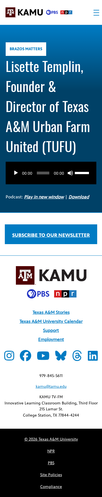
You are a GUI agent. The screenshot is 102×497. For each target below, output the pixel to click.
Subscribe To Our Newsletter (51, 235)
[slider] (83, 172)
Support (51, 330)
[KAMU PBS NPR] (38, 13)
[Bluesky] (61, 358)
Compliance (51, 486)
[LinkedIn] (93, 358)
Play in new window (44, 197)
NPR (51, 451)
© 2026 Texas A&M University (51, 439)
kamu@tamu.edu (51, 386)
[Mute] (70, 173)
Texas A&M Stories (51, 312)
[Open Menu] (96, 13)
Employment (51, 339)
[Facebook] (25, 358)
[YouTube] (43, 358)
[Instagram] (9, 358)
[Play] (16, 173)
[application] (51, 167)
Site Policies (51, 474)
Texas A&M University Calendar (51, 321)
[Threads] (77, 358)
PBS (51, 463)
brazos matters (26, 49)
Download (79, 197)
